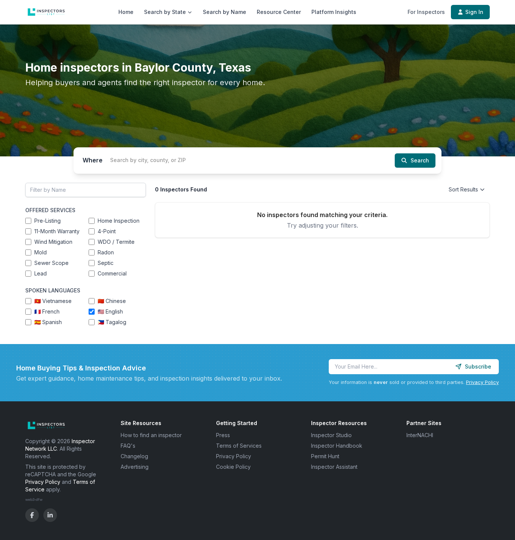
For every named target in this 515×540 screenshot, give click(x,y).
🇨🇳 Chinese (112, 301)
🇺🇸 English (110, 311)
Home (125, 12)
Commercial (112, 273)
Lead (40, 273)
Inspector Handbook (336, 445)
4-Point (107, 231)
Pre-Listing (47, 220)
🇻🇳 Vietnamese (53, 301)
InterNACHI (419, 435)
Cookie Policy (233, 467)
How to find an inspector (151, 435)
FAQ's (128, 445)
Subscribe (478, 366)
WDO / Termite (116, 242)
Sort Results (463, 189)
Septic (105, 263)
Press (223, 435)
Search (420, 160)
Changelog (134, 456)
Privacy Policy (482, 382)
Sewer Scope (51, 263)
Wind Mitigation (53, 242)
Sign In (474, 12)
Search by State (165, 12)
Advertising (135, 467)
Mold (40, 252)
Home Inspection (118, 220)
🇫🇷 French (47, 311)
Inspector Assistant (334, 467)
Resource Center (279, 12)
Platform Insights (333, 12)
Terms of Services (239, 445)
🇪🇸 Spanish (48, 322)
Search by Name (224, 12)
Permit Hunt (325, 456)
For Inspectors (426, 12)
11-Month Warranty (57, 231)
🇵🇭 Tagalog (112, 322)
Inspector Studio (331, 435)
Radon (106, 252)
